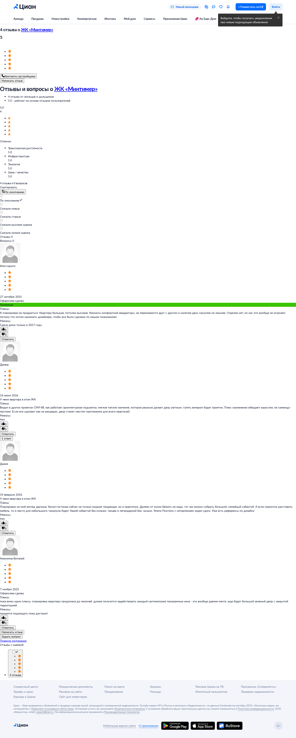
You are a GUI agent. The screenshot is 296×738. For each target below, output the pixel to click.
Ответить (8, 339)
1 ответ (6, 438)
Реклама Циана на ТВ (210, 686)
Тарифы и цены (23, 692)
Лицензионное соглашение (129, 708)
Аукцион (155, 686)
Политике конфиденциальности (256, 708)
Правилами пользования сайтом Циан (52, 708)
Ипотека (110, 19)
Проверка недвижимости (257, 692)
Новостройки (60, 19)
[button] (278, 18)
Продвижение (114, 692)
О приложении (148, 726)
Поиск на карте (114, 686)
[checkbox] (16, 652)
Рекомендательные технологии (122, 711)
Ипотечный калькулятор (211, 692)
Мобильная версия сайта (119, 726)
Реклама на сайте (70, 692)
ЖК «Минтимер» (37, 29)
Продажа (37, 19)
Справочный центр (25, 686)
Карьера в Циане (24, 697)
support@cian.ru (45, 711)
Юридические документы (76, 686)
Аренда (18, 19)
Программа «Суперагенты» (258, 686)
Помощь (155, 692)
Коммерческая (86, 19)
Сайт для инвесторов (73, 697)
